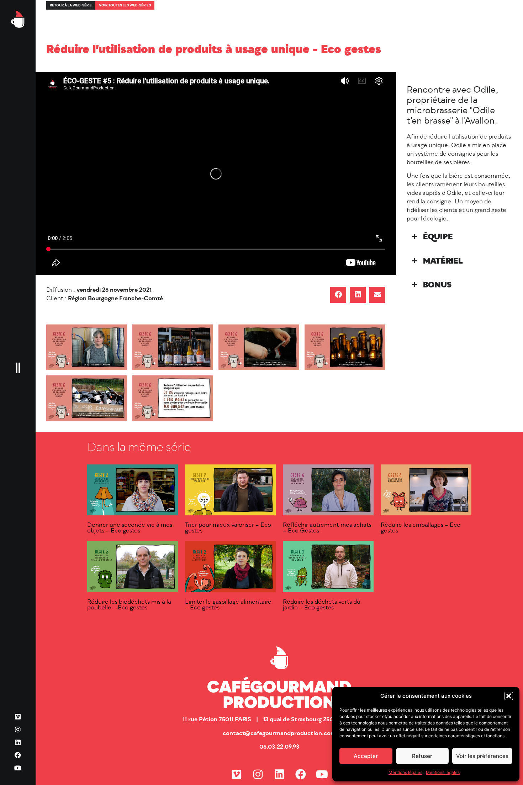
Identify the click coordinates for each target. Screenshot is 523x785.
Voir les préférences (482, 756)
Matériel (443, 262)
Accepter (366, 756)
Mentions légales (405, 772)
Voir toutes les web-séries (125, 5)
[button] (508, 696)
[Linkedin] (17, 742)
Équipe (438, 237)
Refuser (422, 756)
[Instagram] (17, 729)
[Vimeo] (17, 716)
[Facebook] (17, 755)
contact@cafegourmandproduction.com (279, 733)
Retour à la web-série (71, 5)
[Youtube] (17, 767)
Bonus (437, 285)
